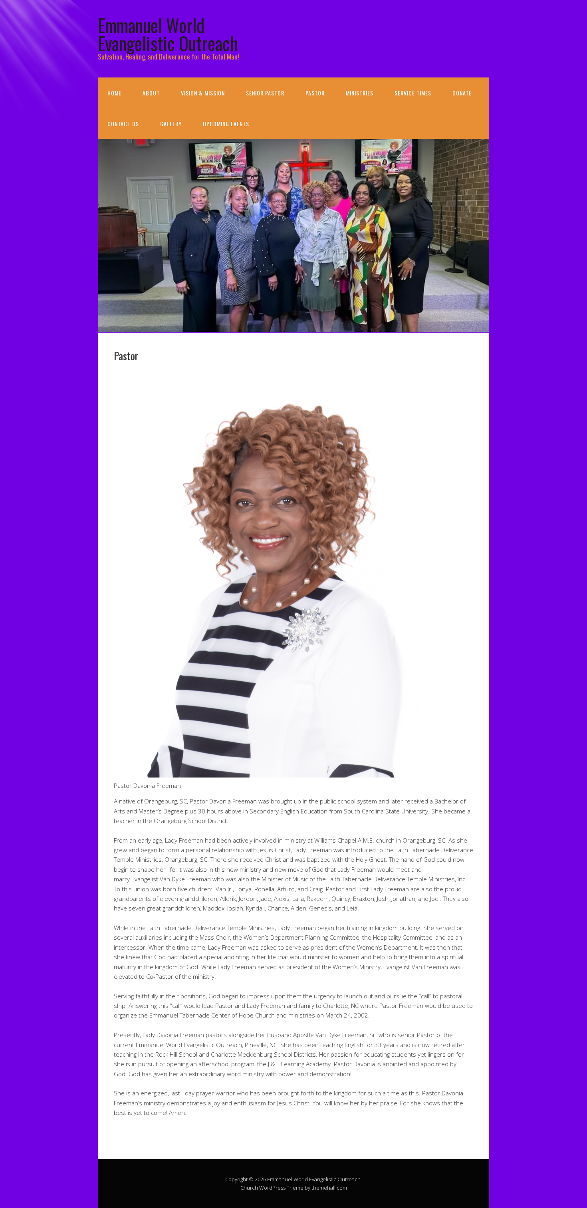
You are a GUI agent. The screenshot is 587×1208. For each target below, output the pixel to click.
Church (249, 1187)
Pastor (315, 93)
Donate (462, 93)
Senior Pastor (265, 93)
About (151, 93)
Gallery (171, 123)
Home (114, 93)
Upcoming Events (226, 123)
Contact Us (123, 123)
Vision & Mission (203, 93)
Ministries (359, 93)
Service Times (413, 93)
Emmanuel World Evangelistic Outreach (168, 34)
